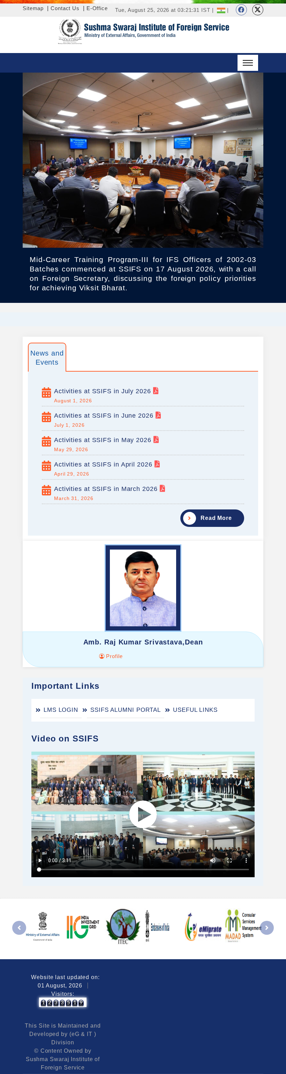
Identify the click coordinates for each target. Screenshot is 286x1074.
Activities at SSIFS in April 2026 (104, 464)
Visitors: (62, 994)
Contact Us (65, 8)
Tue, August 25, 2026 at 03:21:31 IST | (164, 10)
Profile (113, 656)
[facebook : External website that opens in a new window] (241, 9)
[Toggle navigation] (248, 63)
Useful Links (195, 710)
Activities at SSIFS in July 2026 (103, 391)
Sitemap (33, 8)
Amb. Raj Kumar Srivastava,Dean (143, 642)
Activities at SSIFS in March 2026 (107, 488)
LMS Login (61, 710)
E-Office (97, 8)
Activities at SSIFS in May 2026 (103, 440)
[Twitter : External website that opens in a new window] (257, 9)
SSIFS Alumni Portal (125, 710)
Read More (216, 518)
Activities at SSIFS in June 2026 (105, 415)
